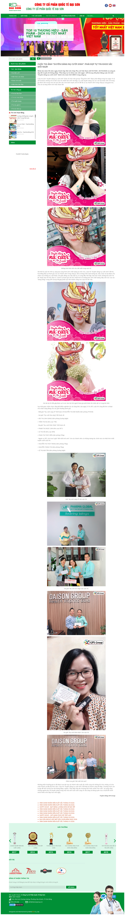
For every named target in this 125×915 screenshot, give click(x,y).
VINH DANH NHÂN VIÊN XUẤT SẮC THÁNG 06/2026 (57, 805)
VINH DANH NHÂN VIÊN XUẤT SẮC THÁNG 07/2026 (57, 803)
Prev (10, 840)
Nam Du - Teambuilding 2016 (25, 132)
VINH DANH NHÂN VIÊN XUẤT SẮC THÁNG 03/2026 (57, 813)
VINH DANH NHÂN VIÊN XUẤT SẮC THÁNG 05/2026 (57, 809)
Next (115, 840)
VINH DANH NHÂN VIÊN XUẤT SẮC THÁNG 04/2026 (57, 811)
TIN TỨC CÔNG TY (45, 58)
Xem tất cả (33, 169)
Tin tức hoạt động (17, 113)
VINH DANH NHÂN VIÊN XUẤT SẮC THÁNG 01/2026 (57, 821)
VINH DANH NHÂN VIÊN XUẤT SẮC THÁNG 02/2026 (57, 817)
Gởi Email (71, 887)
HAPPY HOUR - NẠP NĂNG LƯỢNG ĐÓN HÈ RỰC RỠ (57, 807)
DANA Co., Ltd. (33, 911)
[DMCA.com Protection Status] (16, 904)
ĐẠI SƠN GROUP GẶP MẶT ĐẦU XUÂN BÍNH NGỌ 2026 (58, 819)
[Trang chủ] (38, 58)
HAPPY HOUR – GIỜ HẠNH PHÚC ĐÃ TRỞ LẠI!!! (55, 815)
